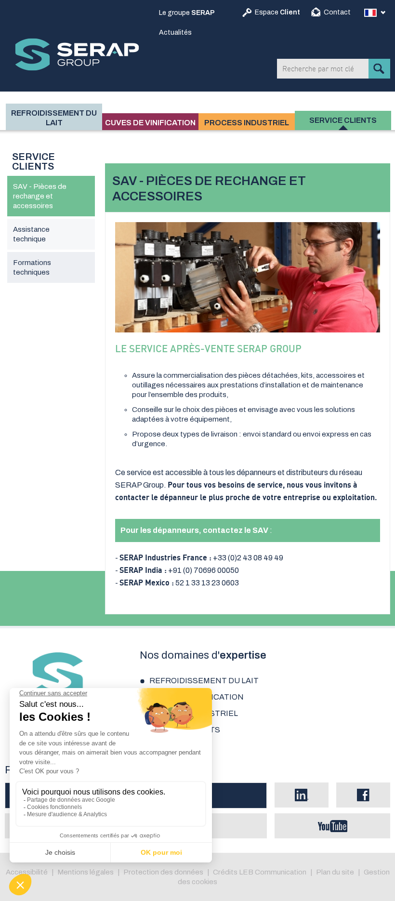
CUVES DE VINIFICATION (150, 123)
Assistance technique (31, 234)
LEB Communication (272, 872)
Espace (277, 12)
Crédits (225, 872)
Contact (337, 12)
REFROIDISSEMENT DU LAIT (54, 118)
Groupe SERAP (77, 54)
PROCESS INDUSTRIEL (246, 123)
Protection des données (163, 872)
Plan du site (335, 872)
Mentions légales (85, 872)
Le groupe (187, 12)
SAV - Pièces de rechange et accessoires (39, 196)
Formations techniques (32, 267)
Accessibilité (27, 872)
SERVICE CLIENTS (343, 120)
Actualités (175, 32)
